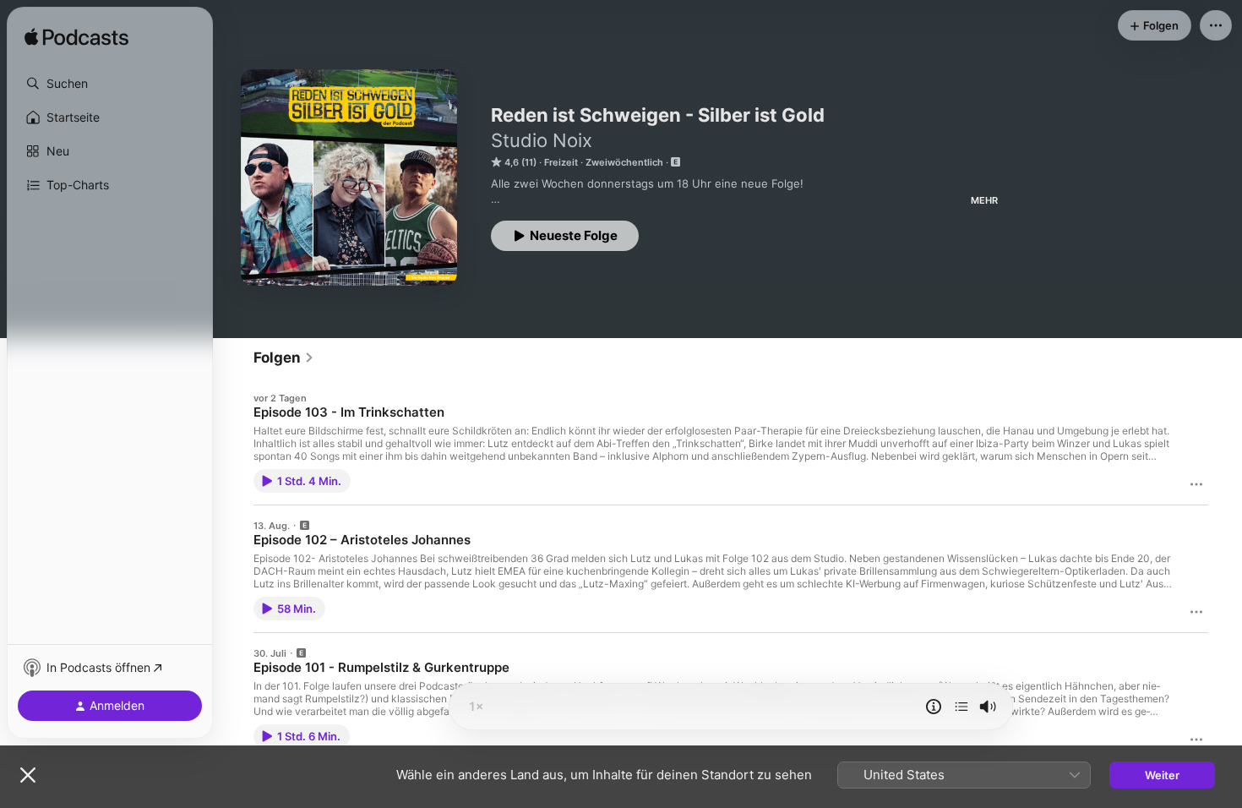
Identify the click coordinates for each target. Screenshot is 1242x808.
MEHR (984, 200)
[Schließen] (27, 775)
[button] (110, 83)
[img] (76, 38)
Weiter (1162, 775)
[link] (283, 357)
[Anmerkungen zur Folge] (933, 706)
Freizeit (561, 162)
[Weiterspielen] (961, 706)
